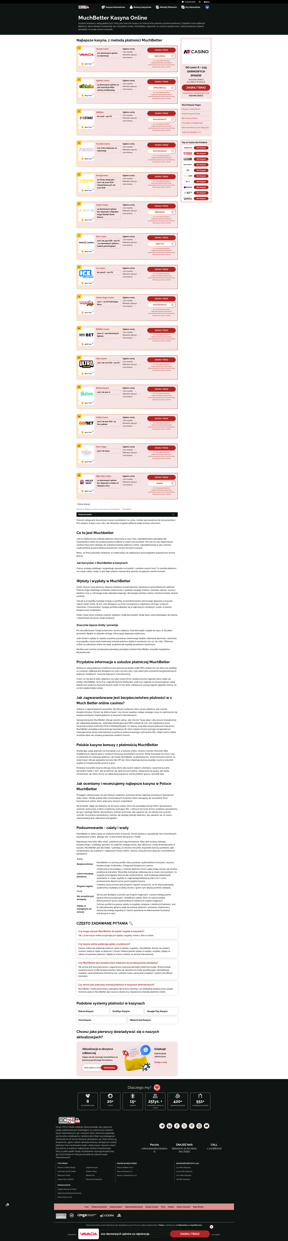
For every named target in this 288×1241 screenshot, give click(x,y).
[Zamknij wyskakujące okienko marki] (169, 583)
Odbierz (144, 653)
